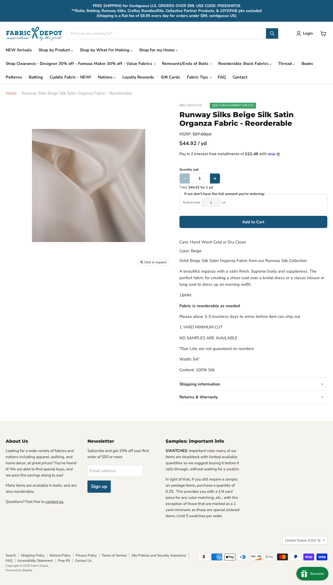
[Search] (272, 33)
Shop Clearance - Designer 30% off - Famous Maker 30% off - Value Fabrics (79, 63)
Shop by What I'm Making (105, 50)
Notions (106, 77)
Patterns (14, 77)
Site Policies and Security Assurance (159, 555)
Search (11, 555)
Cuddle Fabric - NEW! (70, 77)
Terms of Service (114, 555)
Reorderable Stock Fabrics (244, 63)
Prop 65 (64, 560)
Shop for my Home (157, 50)
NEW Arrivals (19, 50)
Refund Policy (60, 555)
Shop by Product (55, 50)
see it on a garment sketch (232, 105)
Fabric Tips (198, 77)
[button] (305, 33)
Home (11, 93)
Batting (36, 77)
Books (307, 63)
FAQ (222, 77)
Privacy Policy (86, 555)
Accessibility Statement (35, 560)
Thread (285, 63)
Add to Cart (253, 222)
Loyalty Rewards (138, 77)
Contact (240, 77)
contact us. (55, 501)
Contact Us (83, 560)
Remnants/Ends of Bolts (186, 63)
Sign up (99, 486)
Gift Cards (170, 77)
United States (303, 540)
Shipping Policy (33, 555)
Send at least (191, 202)
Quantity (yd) (189, 169)
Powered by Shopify (19, 570)
